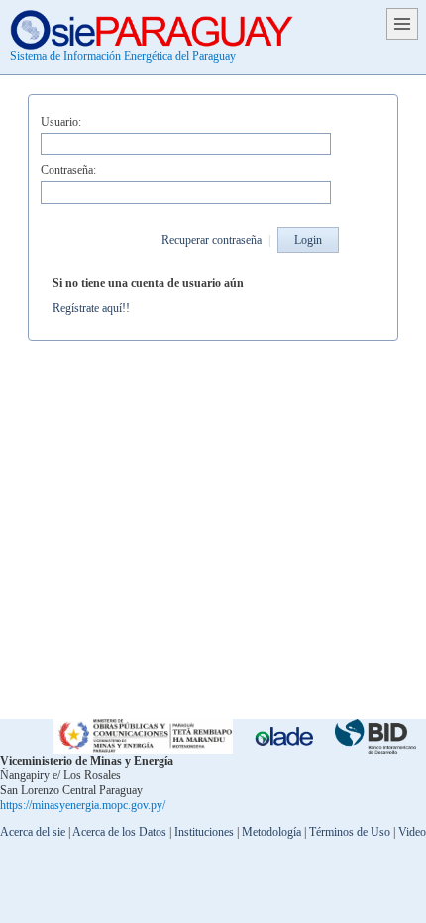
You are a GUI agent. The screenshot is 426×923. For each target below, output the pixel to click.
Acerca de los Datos (119, 832)
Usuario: (61, 122)
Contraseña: (68, 170)
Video (412, 832)
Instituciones (204, 832)
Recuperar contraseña (211, 240)
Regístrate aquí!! (91, 308)
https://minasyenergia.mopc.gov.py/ (82, 805)
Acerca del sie (32, 832)
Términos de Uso (349, 832)
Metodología (271, 832)
